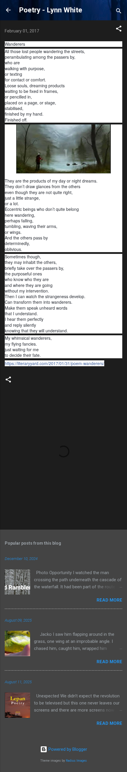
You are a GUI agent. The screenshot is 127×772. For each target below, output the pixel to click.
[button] (118, 29)
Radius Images (76, 761)
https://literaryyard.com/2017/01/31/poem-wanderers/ (54, 363)
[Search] (118, 12)
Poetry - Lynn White (50, 10)
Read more (109, 600)
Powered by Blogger (67, 749)
